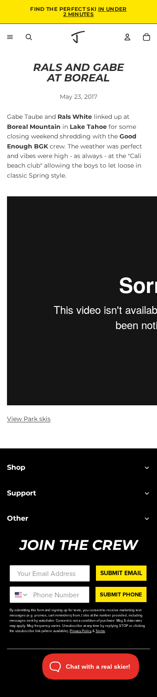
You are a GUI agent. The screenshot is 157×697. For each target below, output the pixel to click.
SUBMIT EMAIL (121, 572)
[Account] (127, 37)
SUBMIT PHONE (121, 594)
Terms (100, 630)
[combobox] (19, 595)
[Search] (28, 37)
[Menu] (10, 37)
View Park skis (29, 419)
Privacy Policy (81, 630)
